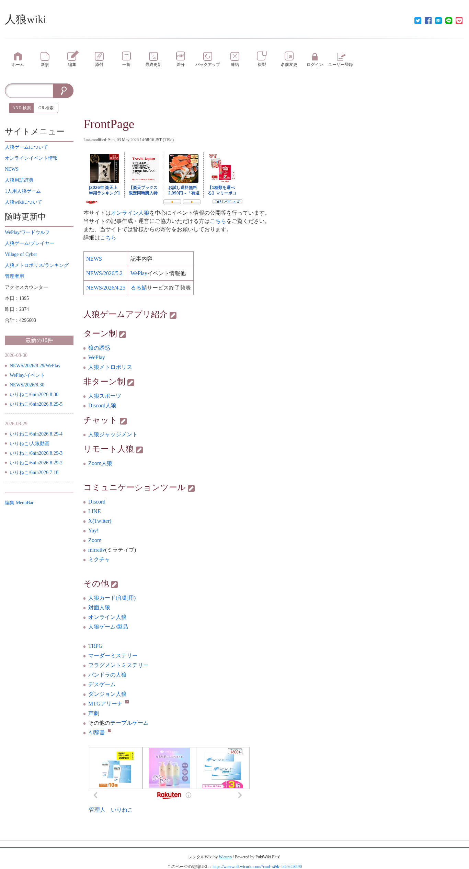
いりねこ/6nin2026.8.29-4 (36, 434)
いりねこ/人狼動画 (29, 443)
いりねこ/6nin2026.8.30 (34, 394)
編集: (19, 502)
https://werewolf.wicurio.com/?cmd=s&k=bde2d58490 (257, 866)
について (26, 147)
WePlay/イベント (27, 375)
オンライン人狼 (130, 213)
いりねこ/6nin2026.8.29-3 (36, 453)
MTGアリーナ (105, 704)
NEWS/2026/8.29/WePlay (35, 365)
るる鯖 (138, 288)
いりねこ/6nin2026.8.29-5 (36, 404)
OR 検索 (46, 107)
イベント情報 (31, 158)
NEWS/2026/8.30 (27, 384)
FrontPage (108, 124)
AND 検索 (21, 107)
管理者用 (14, 276)
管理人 (97, 810)
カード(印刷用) (112, 598)
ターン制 (100, 333)
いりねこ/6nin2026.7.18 (34, 472)
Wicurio (225, 857)
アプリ (138, 314)
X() (99, 521)
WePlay (96, 357)
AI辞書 (96, 732)
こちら (218, 221)
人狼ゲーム (104, 314)
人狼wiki (25, 19)
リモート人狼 (108, 448)
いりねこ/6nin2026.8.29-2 (36, 462)
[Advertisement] (39, 611)
